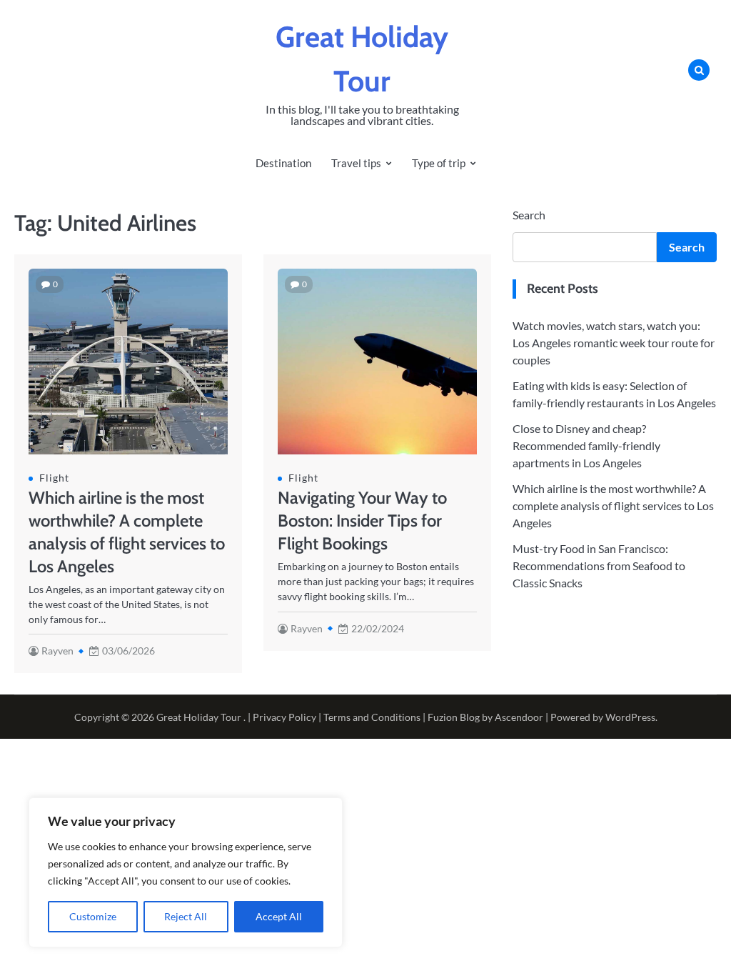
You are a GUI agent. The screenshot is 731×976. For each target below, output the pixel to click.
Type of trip (438, 162)
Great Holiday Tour (198, 717)
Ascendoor (519, 717)
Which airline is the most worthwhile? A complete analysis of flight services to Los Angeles (613, 505)
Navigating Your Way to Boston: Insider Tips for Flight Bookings (362, 520)
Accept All (279, 916)
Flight (54, 478)
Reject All (185, 916)
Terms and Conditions (371, 717)
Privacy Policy (284, 717)
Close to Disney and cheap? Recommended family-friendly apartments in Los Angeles (586, 445)
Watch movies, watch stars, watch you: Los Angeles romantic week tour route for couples (614, 343)
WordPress (630, 717)
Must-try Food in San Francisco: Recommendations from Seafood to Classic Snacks (599, 565)
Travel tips (356, 162)
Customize (92, 916)
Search (529, 214)
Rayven (57, 650)
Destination (283, 162)
